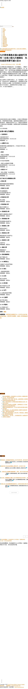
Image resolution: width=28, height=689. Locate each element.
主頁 (4, 28)
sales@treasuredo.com (19, 687)
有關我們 (5, 46)
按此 (5, 311)
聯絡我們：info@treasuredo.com (13, 685)
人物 (4, 34)
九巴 (17, 64)
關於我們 (2, 685)
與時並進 (5, 38)
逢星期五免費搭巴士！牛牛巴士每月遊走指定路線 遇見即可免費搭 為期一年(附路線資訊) (14, 316)
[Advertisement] (14, 102)
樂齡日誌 (5, 43)
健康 (4, 31)
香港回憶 (5, 40)
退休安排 (5, 42)
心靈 (4, 35)
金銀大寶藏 (5, 45)
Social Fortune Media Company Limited (16, 684)
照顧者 (4, 36)
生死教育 (5, 39)
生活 (4, 32)
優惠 (20, 64)
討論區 (4, 30)
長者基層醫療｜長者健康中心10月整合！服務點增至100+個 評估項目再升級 (13, 543)
